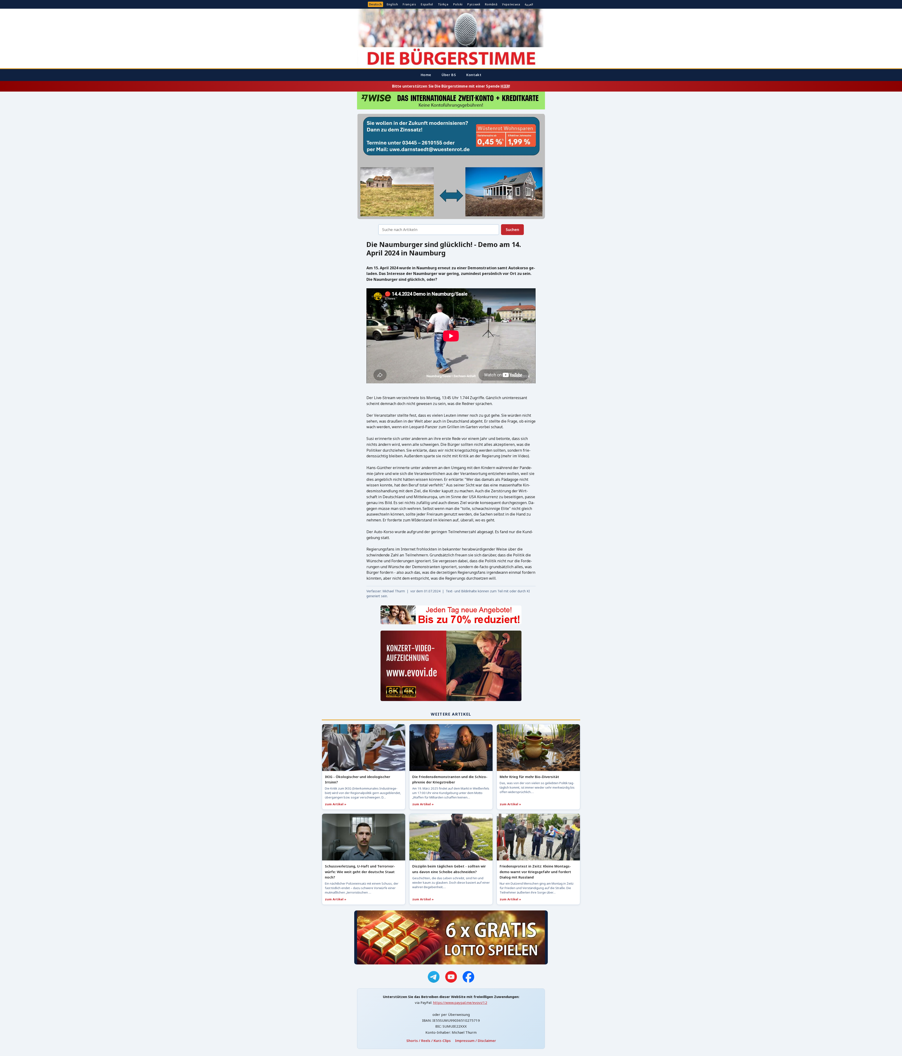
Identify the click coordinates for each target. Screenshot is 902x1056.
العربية (529, 4)
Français (409, 4)
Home (426, 74)
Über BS (449, 74)
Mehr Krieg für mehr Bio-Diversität (529, 776)
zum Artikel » (335, 804)
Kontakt (473, 74)
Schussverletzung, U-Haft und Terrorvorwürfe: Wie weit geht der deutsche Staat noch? (360, 871)
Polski (458, 4)
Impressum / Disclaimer (475, 1040)
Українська (511, 4)
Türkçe (443, 4)
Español (427, 4)
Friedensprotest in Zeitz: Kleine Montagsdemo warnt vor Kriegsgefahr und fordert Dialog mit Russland (535, 871)
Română (491, 4)
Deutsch (375, 4)
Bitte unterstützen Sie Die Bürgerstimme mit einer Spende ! (451, 86)
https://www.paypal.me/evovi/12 (460, 1002)
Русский (473, 4)
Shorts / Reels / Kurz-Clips (428, 1040)
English (392, 4)
